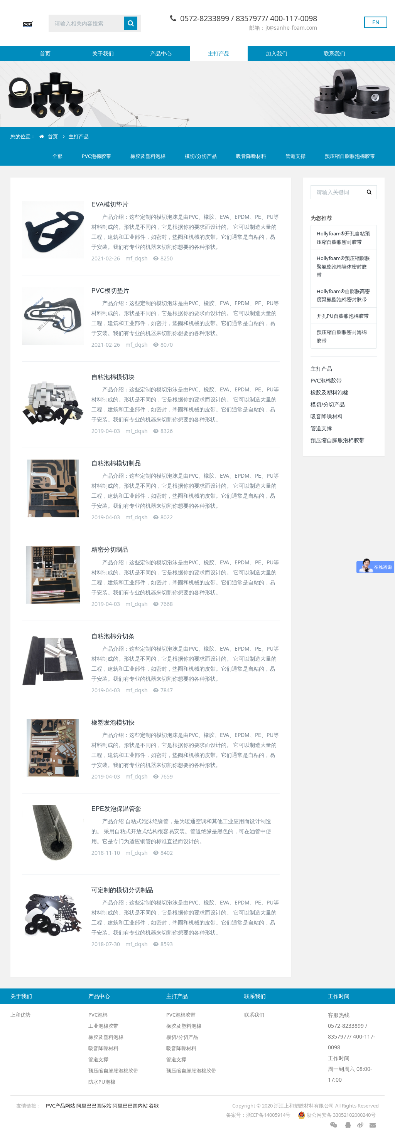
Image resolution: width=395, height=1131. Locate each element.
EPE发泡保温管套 (116, 808)
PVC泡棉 (98, 1014)
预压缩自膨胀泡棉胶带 (350, 156)
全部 (57, 156)
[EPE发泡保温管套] (53, 834)
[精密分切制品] (53, 575)
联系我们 (334, 53)
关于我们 (103, 53)
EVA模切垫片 (109, 204)
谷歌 (154, 1105)
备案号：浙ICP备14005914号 (259, 1114)
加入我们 (276, 53)
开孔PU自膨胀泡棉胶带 (343, 315)
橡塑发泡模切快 (113, 722)
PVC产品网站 (61, 1105)
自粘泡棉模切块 (113, 377)
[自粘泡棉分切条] (53, 661)
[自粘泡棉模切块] (53, 402)
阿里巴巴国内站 (131, 1105)
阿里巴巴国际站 (94, 1105)
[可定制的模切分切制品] (53, 915)
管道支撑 (295, 156)
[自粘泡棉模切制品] (53, 488)
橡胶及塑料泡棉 (147, 156)
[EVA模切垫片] (53, 229)
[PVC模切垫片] (53, 316)
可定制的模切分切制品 (122, 890)
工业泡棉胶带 (103, 1025)
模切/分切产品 (201, 156)
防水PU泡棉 (101, 1081)
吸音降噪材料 (251, 156)
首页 (45, 53)
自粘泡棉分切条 (113, 636)
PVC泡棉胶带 (96, 156)
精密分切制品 (109, 549)
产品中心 (161, 53)
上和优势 (20, 1014)
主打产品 (219, 53)
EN (376, 22)
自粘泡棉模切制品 (116, 463)
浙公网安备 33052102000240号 (341, 1114)
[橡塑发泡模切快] (53, 748)
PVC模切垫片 (110, 290)
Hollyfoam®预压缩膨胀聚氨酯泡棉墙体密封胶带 (343, 266)
